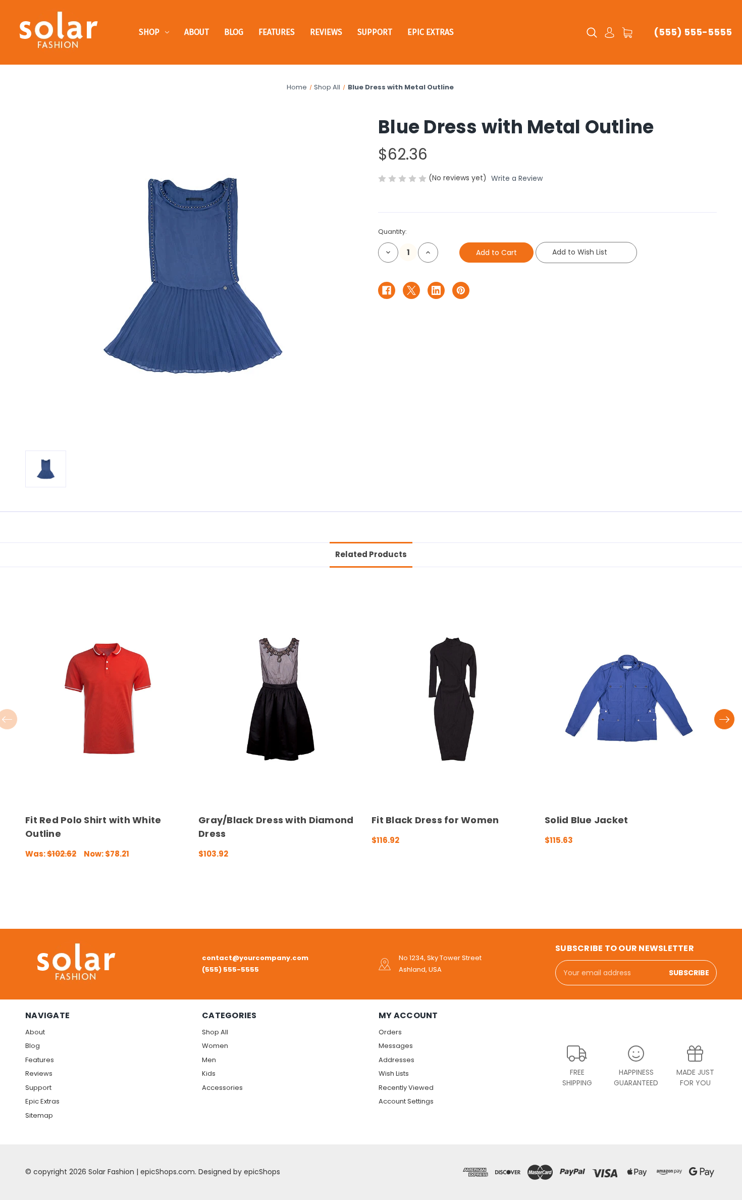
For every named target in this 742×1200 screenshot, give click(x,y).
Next (724, 719)
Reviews (326, 32)
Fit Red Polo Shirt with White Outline (93, 827)
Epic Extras (430, 32)
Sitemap (39, 1115)
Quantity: (392, 231)
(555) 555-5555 (693, 32)
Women (215, 1046)
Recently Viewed (406, 1087)
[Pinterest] (460, 290)
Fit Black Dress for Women (435, 820)
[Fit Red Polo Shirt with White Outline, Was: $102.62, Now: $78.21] (106, 699)
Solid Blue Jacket (586, 820)
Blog (233, 32)
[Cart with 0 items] (627, 32)
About (196, 32)
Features (276, 32)
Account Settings (406, 1101)
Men (209, 1060)
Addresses (396, 1060)
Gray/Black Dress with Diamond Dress (275, 827)
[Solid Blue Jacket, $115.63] (626, 699)
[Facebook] (386, 290)
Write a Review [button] (517, 178)
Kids (209, 1073)
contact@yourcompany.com (255, 958)
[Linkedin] (436, 290)
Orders (390, 1032)
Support (374, 32)
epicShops (262, 1172)
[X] (411, 290)
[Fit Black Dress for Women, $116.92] (453, 699)
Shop (149, 32)
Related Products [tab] (371, 554)
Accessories (222, 1087)
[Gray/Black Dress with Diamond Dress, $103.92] (279, 699)
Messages (396, 1046)
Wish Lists (394, 1073)
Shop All (215, 1032)
